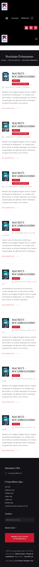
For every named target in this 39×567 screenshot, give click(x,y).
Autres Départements (20, 84)
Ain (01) (7, 487)
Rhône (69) (9, 503)
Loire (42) (8, 500)
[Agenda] (31, 28)
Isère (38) (8, 496)
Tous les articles (14, 60)
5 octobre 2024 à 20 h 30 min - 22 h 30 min (18, 187)
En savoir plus (8, 108)
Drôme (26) (9, 493)
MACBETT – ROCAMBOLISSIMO (23, 75)
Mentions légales (20, 554)
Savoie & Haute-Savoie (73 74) (16, 506)
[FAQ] (35, 28)
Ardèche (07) (10, 490)
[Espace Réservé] (26, 28)
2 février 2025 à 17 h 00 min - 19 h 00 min (17, 137)
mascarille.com (28, 556)
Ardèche (16, 81)
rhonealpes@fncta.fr (15, 473)
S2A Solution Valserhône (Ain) (24, 561)
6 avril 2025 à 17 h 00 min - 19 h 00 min (17, 87)
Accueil (3, 60)
